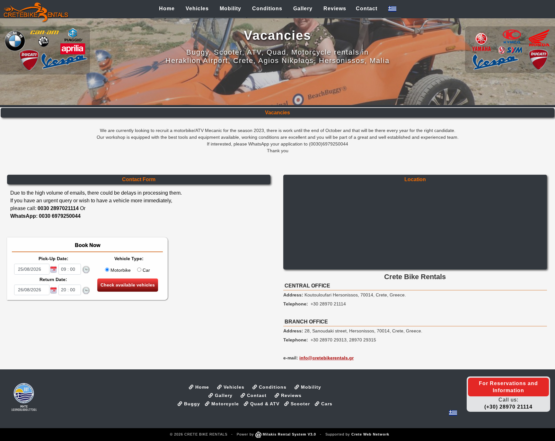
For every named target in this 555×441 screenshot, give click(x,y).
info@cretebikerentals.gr (326, 357)
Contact (256, 395)
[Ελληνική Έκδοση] (392, 8)
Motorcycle (224, 403)
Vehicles (233, 387)
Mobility (310, 387)
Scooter (299, 403)
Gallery (223, 395)
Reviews (290, 395)
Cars (326, 403)
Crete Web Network (370, 434)
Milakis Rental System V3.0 (288, 434)
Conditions (271, 387)
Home (201, 387)
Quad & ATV (264, 403)
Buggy (191, 403)
